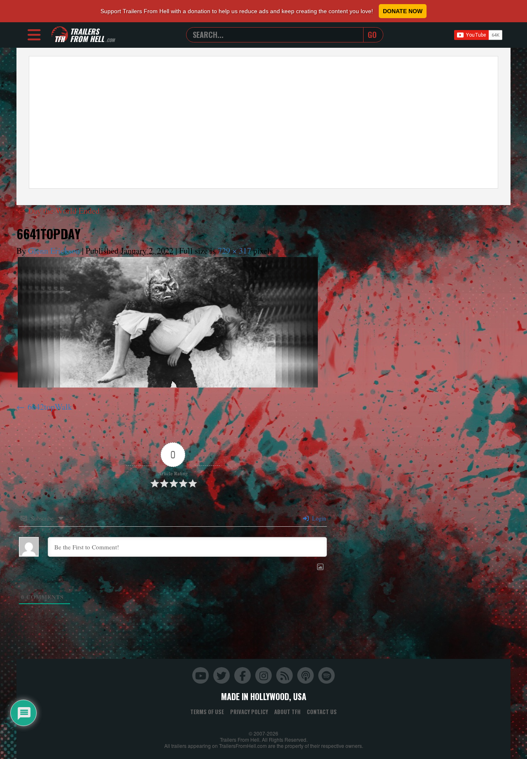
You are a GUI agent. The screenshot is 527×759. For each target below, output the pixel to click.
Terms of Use (207, 712)
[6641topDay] (167, 322)
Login (318, 518)
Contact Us (322, 712)
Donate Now (402, 11)
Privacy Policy (249, 712)
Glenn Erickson (54, 250)
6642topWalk (50, 406)
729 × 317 (234, 250)
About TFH (287, 712)
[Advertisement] (263, 122)
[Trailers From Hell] (59, 34)
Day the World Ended (59, 210)
